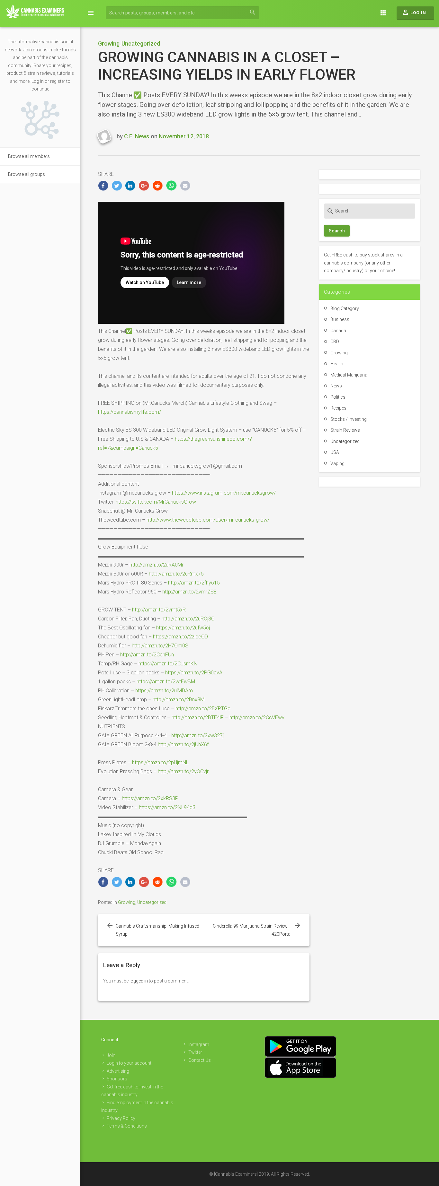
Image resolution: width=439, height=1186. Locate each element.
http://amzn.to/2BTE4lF (198, 717)
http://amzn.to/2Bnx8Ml (179, 700)
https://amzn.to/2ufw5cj (183, 628)
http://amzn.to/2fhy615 (194, 583)
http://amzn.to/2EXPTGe (202, 709)
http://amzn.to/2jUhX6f (183, 744)
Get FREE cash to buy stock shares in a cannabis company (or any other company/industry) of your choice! (363, 262)
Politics (337, 397)
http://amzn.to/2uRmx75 (176, 574)
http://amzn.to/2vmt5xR (159, 610)
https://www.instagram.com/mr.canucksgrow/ (224, 493)
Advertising (118, 1071)
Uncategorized (140, 43)
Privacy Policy (121, 1118)
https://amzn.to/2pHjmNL (160, 762)
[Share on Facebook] (103, 185)
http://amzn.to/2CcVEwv (256, 717)
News (336, 385)
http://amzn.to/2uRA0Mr (157, 565)
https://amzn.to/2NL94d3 (167, 807)
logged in (139, 980)
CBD (334, 341)
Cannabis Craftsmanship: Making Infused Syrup (157, 930)
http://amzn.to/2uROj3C (188, 619)
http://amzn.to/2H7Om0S (160, 646)
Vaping (337, 463)
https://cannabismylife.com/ (129, 412)
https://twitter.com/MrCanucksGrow (156, 502)
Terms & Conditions (127, 1126)
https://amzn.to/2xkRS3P (150, 798)
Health (336, 363)
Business (339, 319)
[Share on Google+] (144, 185)
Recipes (338, 408)
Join (111, 1055)
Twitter (195, 1052)
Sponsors (117, 1078)
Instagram (198, 1044)
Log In (413, 12)
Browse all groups (26, 174)
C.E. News (136, 136)
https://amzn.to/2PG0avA (193, 673)
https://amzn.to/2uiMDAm (164, 691)
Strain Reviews (345, 430)
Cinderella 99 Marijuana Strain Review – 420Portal (252, 930)
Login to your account (129, 1063)
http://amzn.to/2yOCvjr (183, 771)
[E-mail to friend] (185, 185)
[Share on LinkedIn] (130, 185)
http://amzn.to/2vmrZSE (189, 592)
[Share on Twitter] (117, 185)
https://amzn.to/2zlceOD (180, 637)
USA (334, 452)
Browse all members (29, 156)
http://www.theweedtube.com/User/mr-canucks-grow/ (208, 520)
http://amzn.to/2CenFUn (147, 655)
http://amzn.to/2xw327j (197, 735)
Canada (338, 330)
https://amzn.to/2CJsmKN (168, 664)
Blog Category (344, 308)
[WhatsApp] (171, 185)
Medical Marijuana (348, 374)
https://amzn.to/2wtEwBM (166, 682)
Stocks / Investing (348, 419)
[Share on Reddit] (158, 185)
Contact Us (199, 1060)
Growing (109, 43)
